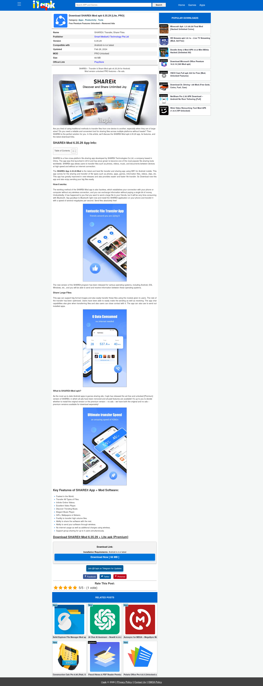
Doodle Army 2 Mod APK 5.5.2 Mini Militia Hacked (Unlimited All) (189, 51)
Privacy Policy (124, 682)
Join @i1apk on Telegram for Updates (105, 568)
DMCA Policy (155, 682)
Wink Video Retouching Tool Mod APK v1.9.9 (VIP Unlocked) (188, 109)
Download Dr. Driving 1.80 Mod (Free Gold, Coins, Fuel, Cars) (190, 86)
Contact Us (140, 682)
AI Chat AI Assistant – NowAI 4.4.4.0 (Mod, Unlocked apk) (104, 637)
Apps (202, 5)
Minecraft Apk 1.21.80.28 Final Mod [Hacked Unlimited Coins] (186, 27)
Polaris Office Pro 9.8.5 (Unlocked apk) (140, 674)
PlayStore (99, 61)
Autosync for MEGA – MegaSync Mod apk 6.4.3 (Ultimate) (140, 637)
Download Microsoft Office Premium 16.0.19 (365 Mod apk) (187, 62)
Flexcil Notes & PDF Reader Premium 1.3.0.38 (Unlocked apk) (104, 674)
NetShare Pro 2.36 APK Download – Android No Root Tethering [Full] (186, 97)
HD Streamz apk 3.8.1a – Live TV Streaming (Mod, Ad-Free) (190, 39)
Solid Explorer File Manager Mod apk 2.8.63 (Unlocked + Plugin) (69, 637)
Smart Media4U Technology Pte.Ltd (111, 36)
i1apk (104, 682)
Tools (100, 20)
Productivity (90, 20)
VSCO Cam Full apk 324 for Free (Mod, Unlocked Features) (188, 74)
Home (181, 5)
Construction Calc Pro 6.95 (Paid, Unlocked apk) (69, 674)
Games (192, 5)
